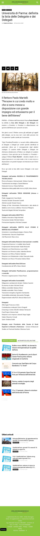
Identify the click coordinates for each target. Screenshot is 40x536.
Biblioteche (16, 442)
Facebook (22, 530)
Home (3, 7)
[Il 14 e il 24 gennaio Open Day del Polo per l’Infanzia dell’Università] (6, 374)
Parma (8, 7)
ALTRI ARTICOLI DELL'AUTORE (26, 340)
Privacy (25, 527)
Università (9, 10)
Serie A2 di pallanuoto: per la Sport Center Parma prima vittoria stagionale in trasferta (24, 357)
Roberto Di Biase (8, 23)
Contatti (9, 527)
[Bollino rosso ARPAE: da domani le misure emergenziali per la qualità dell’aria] (6, 348)
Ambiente (15, 451)
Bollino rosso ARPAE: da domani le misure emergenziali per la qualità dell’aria (24, 348)
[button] (37, 2)
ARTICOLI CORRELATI (9, 340)
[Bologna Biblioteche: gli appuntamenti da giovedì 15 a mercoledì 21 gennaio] (6, 441)
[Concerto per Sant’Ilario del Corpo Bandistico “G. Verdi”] (6, 365)
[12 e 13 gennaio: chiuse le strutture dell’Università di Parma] (6, 392)
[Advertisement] (20, 45)
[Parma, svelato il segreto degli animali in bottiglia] (6, 383)
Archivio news (17, 527)
